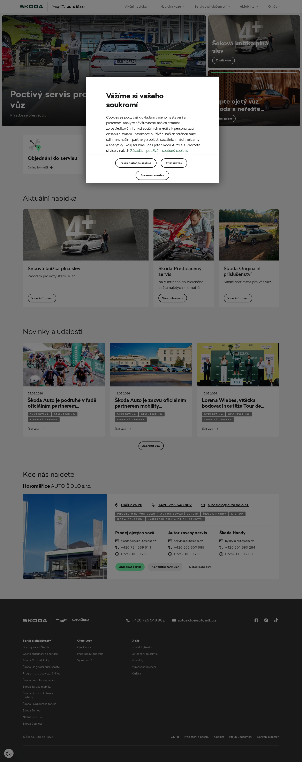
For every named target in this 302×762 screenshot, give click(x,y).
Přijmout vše (174, 162)
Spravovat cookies (152, 175)
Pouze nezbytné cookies (136, 162)
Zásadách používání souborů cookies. (159, 150)
